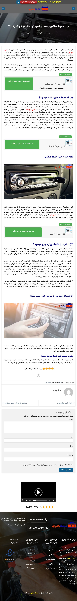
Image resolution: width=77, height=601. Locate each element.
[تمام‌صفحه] (23, 500)
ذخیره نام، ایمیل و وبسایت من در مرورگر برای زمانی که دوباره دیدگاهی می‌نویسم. (45, 465)
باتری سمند (32, 557)
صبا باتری (52, 550)
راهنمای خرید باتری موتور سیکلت (16, 403)
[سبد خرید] (18, 2)
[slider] (40, 500)
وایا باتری (52, 555)
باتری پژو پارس (30, 564)
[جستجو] (3, 8)
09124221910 (71, 558)
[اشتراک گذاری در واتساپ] (38, 375)
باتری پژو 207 (30, 109)
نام (72, 437)
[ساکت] (27, 500)
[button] (38, 492)
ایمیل (71, 446)
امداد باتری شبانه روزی (64, 403)
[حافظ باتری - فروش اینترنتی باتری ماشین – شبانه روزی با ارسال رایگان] (38, 8)
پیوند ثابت (48, 383)
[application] (38, 492)
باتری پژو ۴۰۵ (31, 568)
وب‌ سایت (70, 455)
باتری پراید (32, 550)
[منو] (73, 8)
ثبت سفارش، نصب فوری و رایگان (19, 81)
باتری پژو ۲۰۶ (31, 553)
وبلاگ (38, 23)
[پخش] (54, 500)
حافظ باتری (30, 33)
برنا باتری (52, 564)
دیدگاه (70, 419)
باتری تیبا (53, 215)
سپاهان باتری (50, 559)
